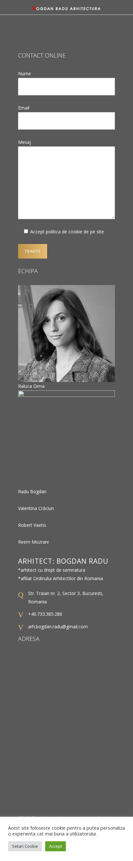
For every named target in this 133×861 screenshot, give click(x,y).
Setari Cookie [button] (25, 846)
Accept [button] (55, 846)
